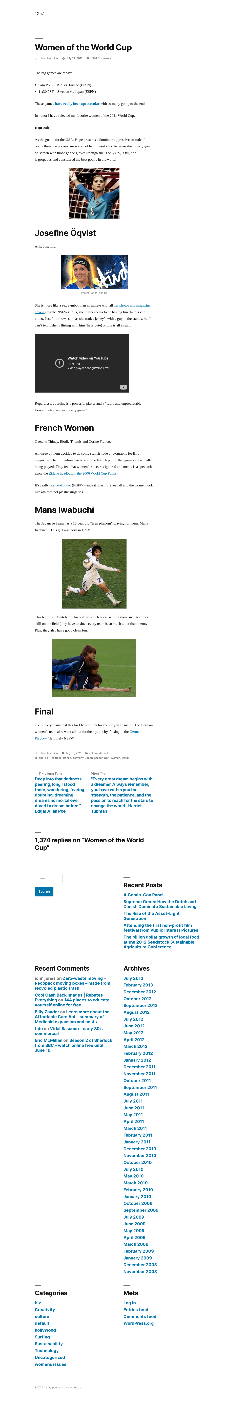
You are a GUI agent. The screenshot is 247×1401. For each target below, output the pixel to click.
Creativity (45, 1309)
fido (39, 1028)
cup (41, 757)
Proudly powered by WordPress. (62, 1387)
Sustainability (49, 1343)
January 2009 (138, 1257)
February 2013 (138, 984)
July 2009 (134, 1217)
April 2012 (134, 1039)
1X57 (39, 13)
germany (78, 757)
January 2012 (137, 1060)
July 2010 (133, 1169)
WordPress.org (139, 1323)
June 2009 (135, 1223)
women (115, 757)
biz (38, 1302)
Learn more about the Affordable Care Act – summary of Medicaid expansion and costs (72, 1016)
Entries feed (136, 1309)
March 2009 (136, 1244)
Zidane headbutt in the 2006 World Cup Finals (83, 473)
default (103, 753)
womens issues (50, 1364)
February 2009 (139, 1251)
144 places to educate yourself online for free (72, 1002)
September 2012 (141, 1005)
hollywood (45, 1330)
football (56, 757)
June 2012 (134, 1025)
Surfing (42, 1336)
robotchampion (48, 58)
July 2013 (133, 978)
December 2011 (139, 1066)
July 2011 (133, 1101)
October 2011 (137, 1080)
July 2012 (133, 1019)
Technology (47, 1350)
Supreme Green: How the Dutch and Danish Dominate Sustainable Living (160, 904)
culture (93, 753)
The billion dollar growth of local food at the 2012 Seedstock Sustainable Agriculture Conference (161, 942)
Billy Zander (47, 1011)
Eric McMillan (48, 1040)
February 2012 (138, 1053)
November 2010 (140, 1155)
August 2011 (136, 1094)
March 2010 (136, 1182)
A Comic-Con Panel (143, 894)
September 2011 (140, 1087)
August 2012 (137, 1012)
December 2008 (140, 1264)
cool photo (63, 485)
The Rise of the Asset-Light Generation (152, 916)
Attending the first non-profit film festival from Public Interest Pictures (161, 928)
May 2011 (133, 1114)
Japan (89, 757)
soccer (98, 757)
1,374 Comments (100, 58)
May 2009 (134, 1230)
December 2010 (140, 1148)
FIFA (47, 757)
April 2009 (135, 1237)
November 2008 (140, 1271)
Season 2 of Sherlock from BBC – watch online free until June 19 (73, 1045)
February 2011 (138, 1135)
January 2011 (137, 1141)
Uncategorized (50, 1357)
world (125, 757)
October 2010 (138, 1162)
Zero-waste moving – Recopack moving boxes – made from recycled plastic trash (72, 983)
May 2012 (133, 1032)
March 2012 (136, 1046)
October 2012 (138, 998)
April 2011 (134, 1121)
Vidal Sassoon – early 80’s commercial (69, 1031)
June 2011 (134, 1107)
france (67, 757)
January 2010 (137, 1196)
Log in (130, 1302)
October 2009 (138, 1203)
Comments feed (140, 1316)
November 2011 (139, 1073)
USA (107, 757)
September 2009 (141, 1210)
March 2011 (135, 1128)
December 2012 (140, 991)
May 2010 (134, 1175)
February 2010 (138, 1189)
